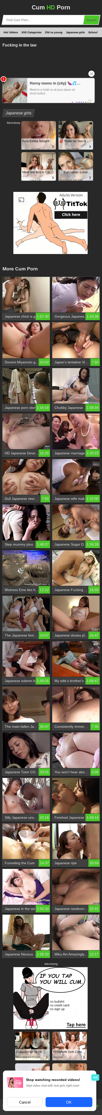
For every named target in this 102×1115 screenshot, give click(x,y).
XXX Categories (31, 32)
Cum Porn (51, 7)
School (93, 32)
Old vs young (54, 32)
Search (91, 20)
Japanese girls (75, 32)
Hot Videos (10, 32)
